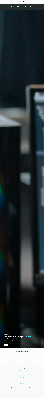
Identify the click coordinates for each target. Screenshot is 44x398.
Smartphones (31, 2)
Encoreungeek (22, 1)
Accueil (12, 2)
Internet (19, 2)
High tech (17, 2)
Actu (14, 2)
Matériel (28, 2)
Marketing (25, 2)
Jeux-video (22, 2)
